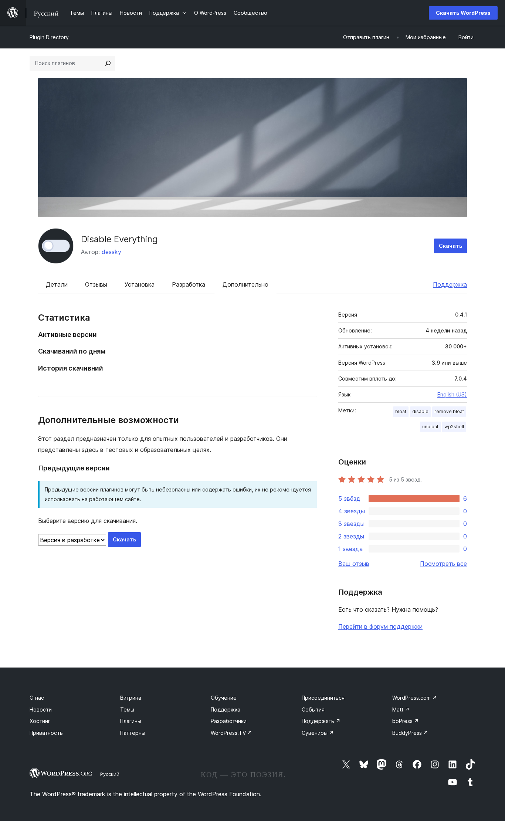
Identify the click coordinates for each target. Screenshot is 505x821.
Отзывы (96, 284)
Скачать (450, 246)
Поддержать (321, 721)
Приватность (46, 733)
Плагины (130, 721)
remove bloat (449, 411)
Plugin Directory (49, 37)
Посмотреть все (443, 563)
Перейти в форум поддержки (380, 626)
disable (420, 411)
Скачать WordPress (463, 13)
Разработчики (229, 721)
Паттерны (132, 733)
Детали (57, 284)
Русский (109, 774)
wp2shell (454, 426)
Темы (127, 709)
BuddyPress (410, 733)
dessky (111, 252)
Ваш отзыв (353, 563)
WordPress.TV (231, 733)
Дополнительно (245, 284)
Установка (140, 284)
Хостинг (40, 721)
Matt (401, 709)
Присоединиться (323, 698)
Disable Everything (119, 239)
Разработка (188, 284)
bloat (400, 411)
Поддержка (450, 284)
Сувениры (318, 733)
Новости (41, 709)
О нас (37, 698)
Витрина (130, 698)
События (313, 709)
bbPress (405, 721)
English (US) (452, 394)
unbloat (430, 426)
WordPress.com (414, 698)
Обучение (224, 698)
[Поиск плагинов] (108, 63)
